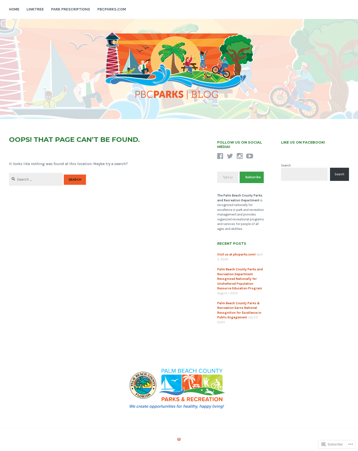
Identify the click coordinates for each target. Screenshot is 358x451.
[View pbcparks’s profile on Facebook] (220, 156)
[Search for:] (36, 179)
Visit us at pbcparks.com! (236, 254)
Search (286, 165)
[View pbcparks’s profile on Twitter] (230, 156)
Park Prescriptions (70, 9)
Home (14, 9)
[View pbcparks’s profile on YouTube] (249, 156)
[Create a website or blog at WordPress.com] (179, 440)
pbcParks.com (111, 9)
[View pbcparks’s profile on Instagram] (240, 156)
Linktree (35, 9)
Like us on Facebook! (303, 142)
